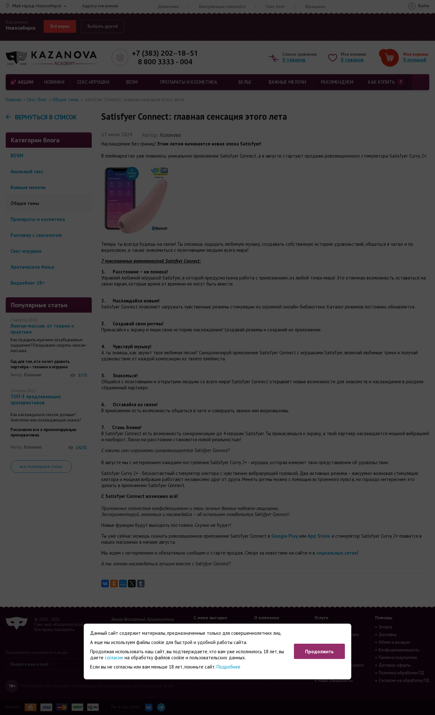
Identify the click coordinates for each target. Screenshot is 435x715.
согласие (114, 658)
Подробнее (228, 667)
